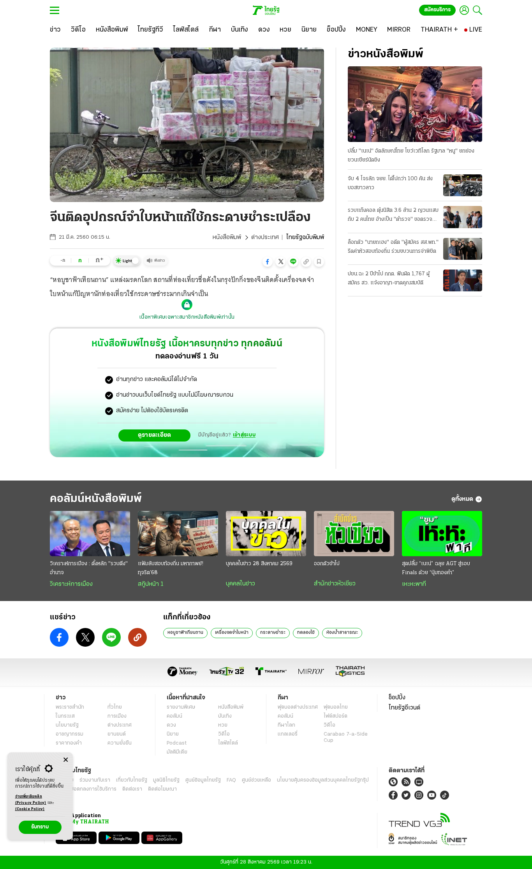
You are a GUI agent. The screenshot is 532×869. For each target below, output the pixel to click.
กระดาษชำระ (272, 632)
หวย (222, 725)
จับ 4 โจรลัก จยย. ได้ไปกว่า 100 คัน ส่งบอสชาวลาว (390, 183)
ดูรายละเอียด (154, 435)
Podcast (177, 743)
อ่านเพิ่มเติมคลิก (30, 800)
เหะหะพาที (414, 584)
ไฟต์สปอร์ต (335, 716)
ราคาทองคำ (69, 743)
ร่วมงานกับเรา (94, 780)
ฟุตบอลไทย (336, 707)
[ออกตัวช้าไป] (354, 533)
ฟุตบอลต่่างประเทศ (298, 707)
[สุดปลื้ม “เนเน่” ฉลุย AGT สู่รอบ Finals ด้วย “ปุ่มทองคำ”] (442, 533)
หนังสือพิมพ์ (227, 237)
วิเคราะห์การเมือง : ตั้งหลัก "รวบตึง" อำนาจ (89, 568)
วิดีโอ (224, 734)
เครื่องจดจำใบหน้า (231, 632)
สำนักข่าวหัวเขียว (335, 584)
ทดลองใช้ (306, 632)
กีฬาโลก (286, 725)
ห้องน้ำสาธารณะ (342, 632)
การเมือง (117, 716)
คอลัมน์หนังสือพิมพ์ (96, 499)
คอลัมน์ (174, 716)
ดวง (171, 725)
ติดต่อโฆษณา (162, 789)
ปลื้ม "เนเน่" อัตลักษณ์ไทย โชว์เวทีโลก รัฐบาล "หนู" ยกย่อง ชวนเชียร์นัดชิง (411, 155)
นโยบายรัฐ (67, 725)
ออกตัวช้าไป (327, 564)
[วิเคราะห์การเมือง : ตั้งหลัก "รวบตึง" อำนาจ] (90, 533)
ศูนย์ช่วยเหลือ (256, 780)
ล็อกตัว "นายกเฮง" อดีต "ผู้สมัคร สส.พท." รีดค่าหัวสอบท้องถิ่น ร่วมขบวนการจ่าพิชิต (393, 246)
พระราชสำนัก (70, 707)
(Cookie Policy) (30, 809)
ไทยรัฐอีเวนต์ (404, 708)
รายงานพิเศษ (181, 707)
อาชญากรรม (69, 734)
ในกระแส (65, 716)
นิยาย (173, 734)
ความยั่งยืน (119, 743)
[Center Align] (65, 760)
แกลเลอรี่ (288, 734)
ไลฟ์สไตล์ (228, 743)
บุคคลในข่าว (240, 584)
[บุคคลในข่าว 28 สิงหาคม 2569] (266, 533)
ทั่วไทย (114, 707)
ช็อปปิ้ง (397, 698)
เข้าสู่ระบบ (244, 435)
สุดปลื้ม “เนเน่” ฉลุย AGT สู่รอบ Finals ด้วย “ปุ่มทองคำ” (436, 568)
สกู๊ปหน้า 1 (151, 584)
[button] (267, 262)
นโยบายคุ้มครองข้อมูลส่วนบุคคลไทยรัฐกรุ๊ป (323, 780)
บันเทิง (225, 716)
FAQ (231, 780)
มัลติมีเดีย (177, 752)
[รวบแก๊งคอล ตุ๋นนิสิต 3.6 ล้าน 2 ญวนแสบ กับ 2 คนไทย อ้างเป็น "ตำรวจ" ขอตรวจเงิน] (462, 217)
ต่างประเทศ (265, 237)
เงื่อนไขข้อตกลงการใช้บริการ (86, 789)
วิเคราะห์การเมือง (71, 584)
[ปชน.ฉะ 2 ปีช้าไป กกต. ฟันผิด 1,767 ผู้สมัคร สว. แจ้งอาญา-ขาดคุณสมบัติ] (462, 280)
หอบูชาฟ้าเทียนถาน (185, 632)
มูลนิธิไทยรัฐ (166, 780)
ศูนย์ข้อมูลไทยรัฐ (203, 780)
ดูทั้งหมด (462, 499)
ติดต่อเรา (132, 789)
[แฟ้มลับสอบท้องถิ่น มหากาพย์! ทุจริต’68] (178, 533)
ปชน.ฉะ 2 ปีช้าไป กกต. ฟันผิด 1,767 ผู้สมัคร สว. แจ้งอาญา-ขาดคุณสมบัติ (389, 278)
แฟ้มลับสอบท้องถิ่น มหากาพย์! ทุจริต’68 (170, 568)
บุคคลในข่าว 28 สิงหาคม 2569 (259, 564)
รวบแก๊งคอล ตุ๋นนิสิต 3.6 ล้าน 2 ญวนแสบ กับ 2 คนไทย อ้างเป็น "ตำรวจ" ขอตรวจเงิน (393, 215)
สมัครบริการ (437, 10)
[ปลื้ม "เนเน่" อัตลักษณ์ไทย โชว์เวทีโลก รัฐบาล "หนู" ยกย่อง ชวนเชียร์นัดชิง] (415, 104)
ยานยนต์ (116, 734)
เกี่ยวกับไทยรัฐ (131, 780)
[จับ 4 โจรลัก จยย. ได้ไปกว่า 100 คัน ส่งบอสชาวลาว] (462, 185)
